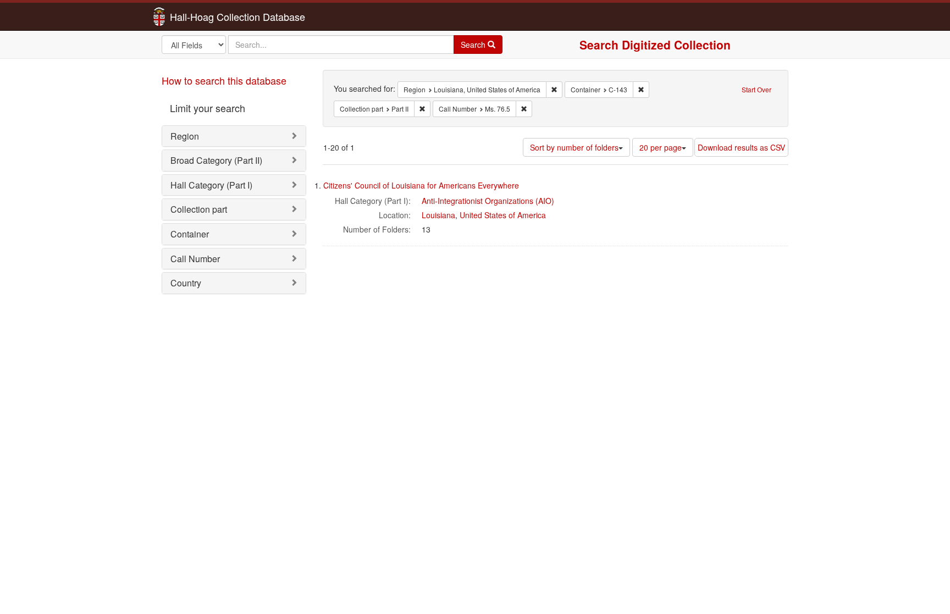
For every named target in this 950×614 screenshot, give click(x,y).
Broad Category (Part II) (216, 160)
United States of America (503, 214)
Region (184, 136)
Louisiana (438, 214)
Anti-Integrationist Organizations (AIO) (488, 200)
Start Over (756, 89)
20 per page (660, 147)
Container (189, 234)
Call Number (195, 258)
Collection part (198, 209)
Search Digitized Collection (655, 44)
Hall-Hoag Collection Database (203, 16)
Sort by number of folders (574, 147)
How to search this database (224, 80)
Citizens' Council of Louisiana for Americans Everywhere (421, 185)
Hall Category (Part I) (211, 185)
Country (185, 282)
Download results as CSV (741, 147)
